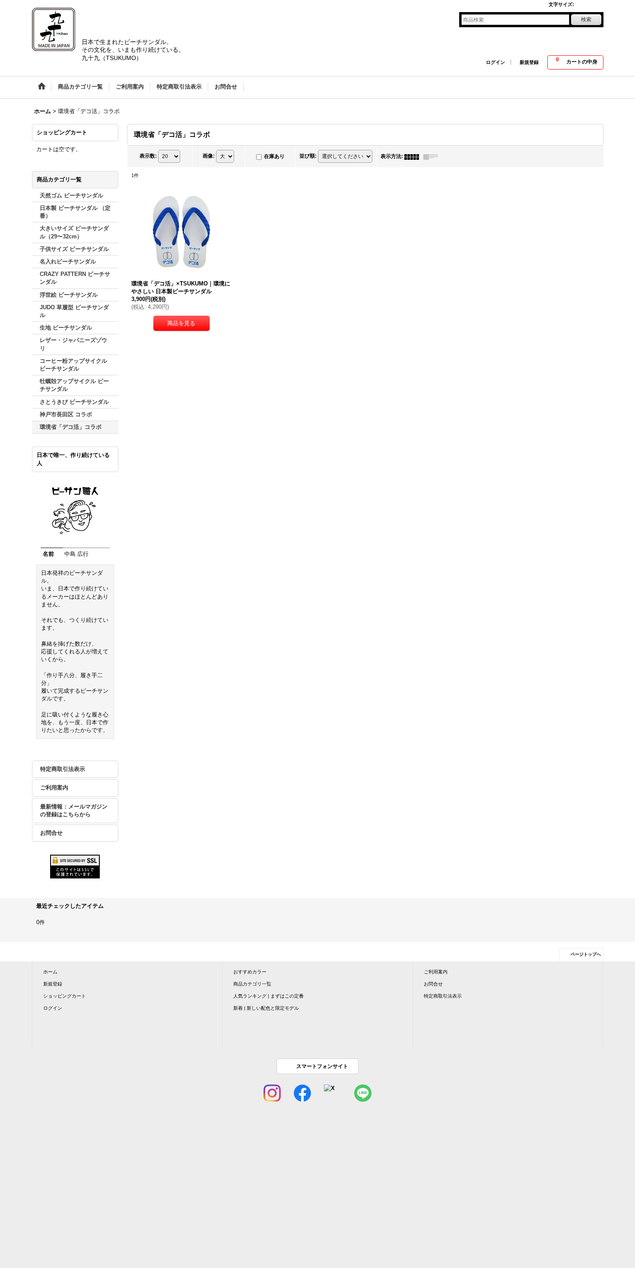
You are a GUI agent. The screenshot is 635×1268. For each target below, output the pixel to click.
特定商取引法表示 (62, 769)
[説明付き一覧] (432, 156)
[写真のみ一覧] (413, 156)
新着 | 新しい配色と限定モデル (266, 1008)
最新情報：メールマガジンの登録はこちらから (74, 810)
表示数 (148, 156)
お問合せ (51, 833)
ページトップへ (586, 954)
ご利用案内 (54, 787)
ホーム (50, 971)
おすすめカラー (250, 971)
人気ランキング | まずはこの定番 (268, 996)
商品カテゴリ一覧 (252, 983)
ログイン (495, 62)
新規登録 (529, 62)
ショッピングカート (64, 996)
